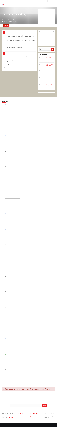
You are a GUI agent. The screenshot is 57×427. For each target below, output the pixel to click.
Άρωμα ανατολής (48, 77)
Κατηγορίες (46, 4)
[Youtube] (48, 1)
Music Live (6, 25)
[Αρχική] (4, 4)
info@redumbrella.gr (50, 418)
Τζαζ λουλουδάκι (48, 57)
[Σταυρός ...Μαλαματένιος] (46, 38)
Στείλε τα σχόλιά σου (19, 413)
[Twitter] (46, 1)
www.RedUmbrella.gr (33, 425)
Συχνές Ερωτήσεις (32, 416)
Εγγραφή (44, 405)
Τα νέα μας (52, 4)
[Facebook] (44, 1)
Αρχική (41, 4)
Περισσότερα (11, 417)
